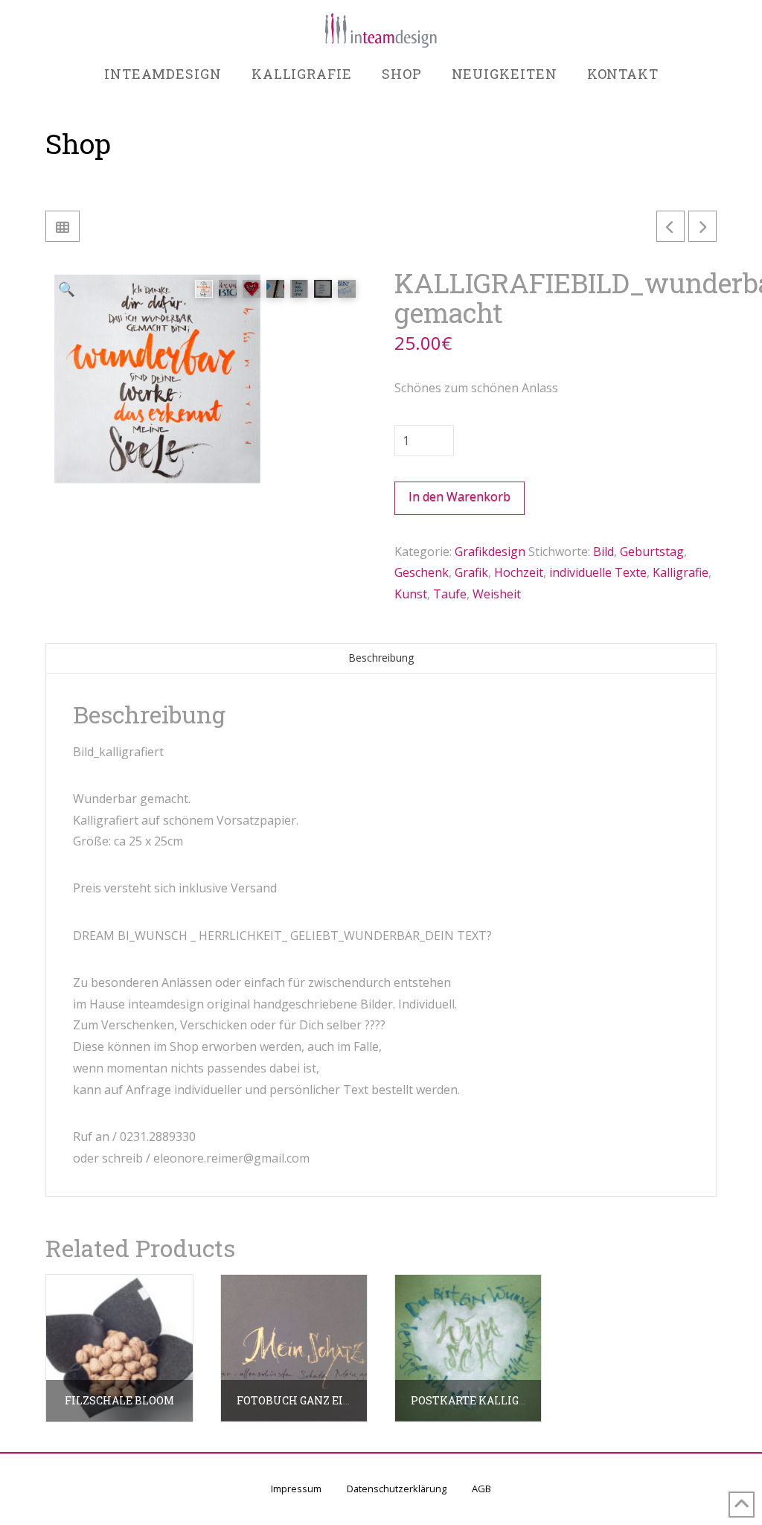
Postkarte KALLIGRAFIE (481, 1400)
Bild (603, 551)
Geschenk (421, 572)
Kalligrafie (680, 572)
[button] (65, 288)
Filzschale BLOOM (119, 1400)
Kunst (410, 594)
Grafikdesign (490, 551)
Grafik (471, 572)
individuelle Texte (598, 572)
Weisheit (497, 594)
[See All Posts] (62, 226)
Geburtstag (652, 551)
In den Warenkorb (459, 496)
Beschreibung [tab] (381, 657)
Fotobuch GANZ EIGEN (301, 1400)
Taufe (450, 594)
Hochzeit (518, 572)
